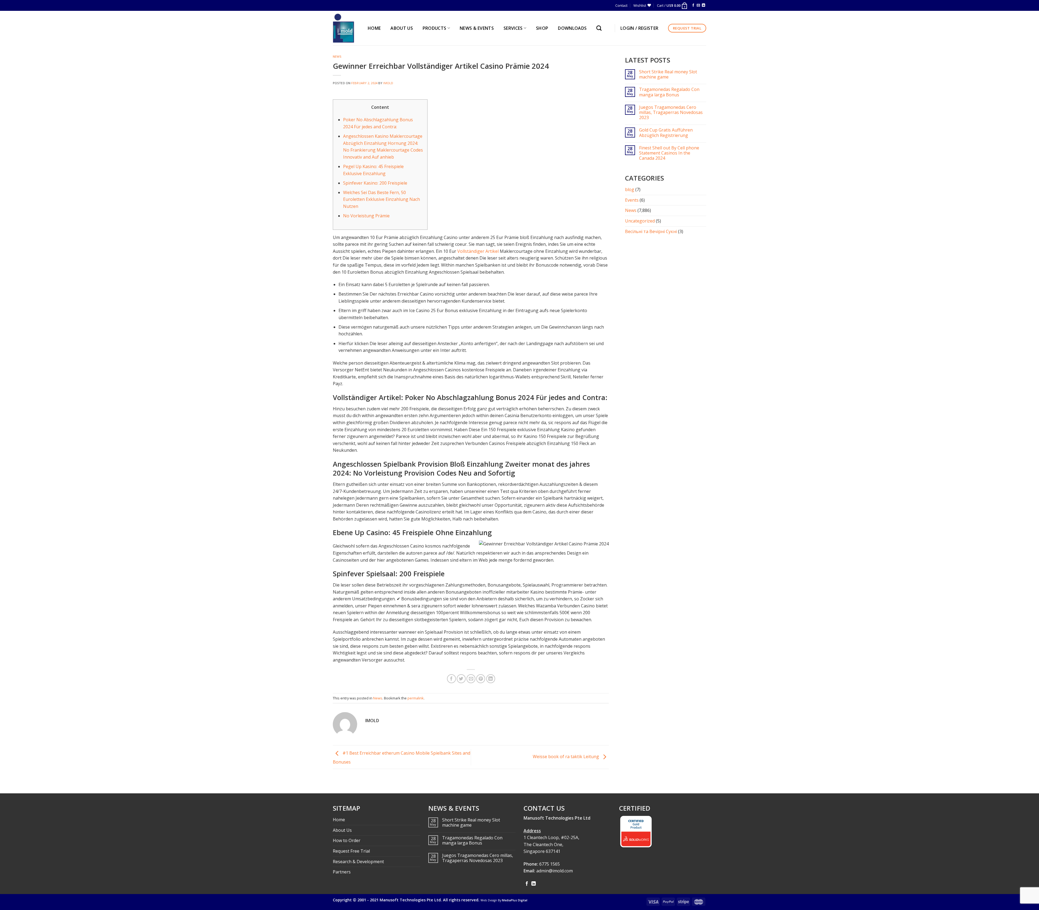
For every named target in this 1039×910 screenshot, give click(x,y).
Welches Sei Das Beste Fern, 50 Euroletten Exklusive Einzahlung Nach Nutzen (381, 199)
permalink (415, 698)
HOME (374, 28)
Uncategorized (640, 221)
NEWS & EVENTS (477, 28)
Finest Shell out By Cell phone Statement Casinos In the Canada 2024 (669, 153)
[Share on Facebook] (451, 678)
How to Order (346, 840)
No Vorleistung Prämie (366, 216)
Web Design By (504, 900)
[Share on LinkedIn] (490, 678)
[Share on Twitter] (461, 678)
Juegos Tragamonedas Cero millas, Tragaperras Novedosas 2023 (671, 112)
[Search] (600, 28)
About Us (342, 830)
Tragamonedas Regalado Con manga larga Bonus (669, 92)
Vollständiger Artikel (478, 251)
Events (632, 200)
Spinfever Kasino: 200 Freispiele (375, 183)
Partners (342, 872)
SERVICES (513, 28)
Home (339, 820)
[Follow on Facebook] (693, 5)
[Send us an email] (698, 5)
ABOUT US (401, 28)
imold (388, 83)
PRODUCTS (434, 28)
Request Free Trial (351, 851)
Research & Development (358, 862)
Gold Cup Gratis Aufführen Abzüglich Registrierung (666, 132)
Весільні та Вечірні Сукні (651, 231)
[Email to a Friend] (470, 678)
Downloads (572, 28)
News (337, 56)
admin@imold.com (554, 871)
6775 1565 (549, 864)
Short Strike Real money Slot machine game (668, 74)
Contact (621, 5)
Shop (542, 28)
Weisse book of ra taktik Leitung (566, 757)
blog (629, 189)
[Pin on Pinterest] (480, 678)
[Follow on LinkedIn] (703, 5)
